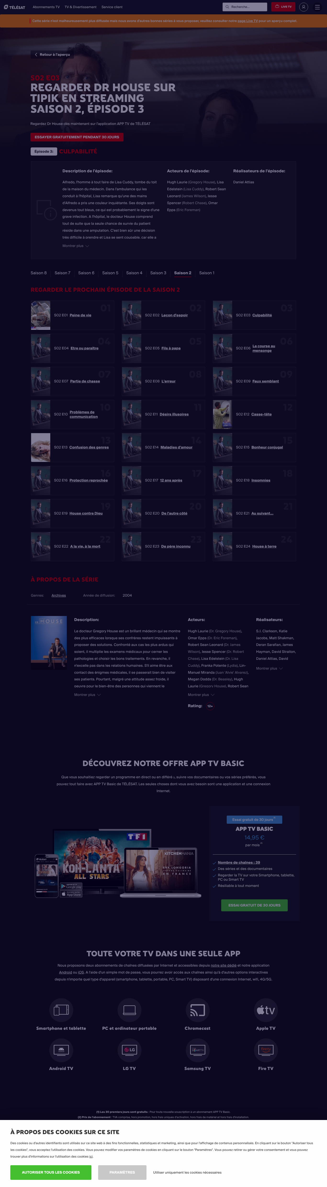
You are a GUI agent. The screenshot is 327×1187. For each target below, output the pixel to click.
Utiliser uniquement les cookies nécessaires (187, 1172)
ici (91, 1157)
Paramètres (122, 1172)
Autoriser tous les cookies (51, 1172)
